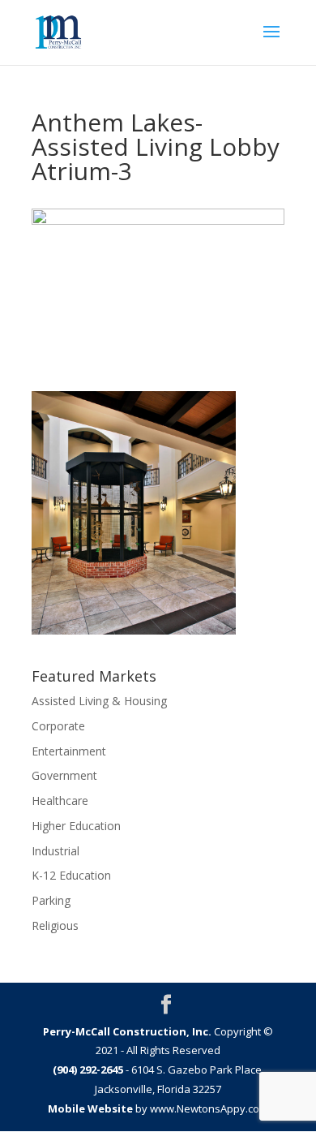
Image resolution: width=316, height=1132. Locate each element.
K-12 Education (71, 875)
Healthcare (60, 800)
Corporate (58, 726)
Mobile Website (90, 1108)
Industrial (55, 851)
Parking (51, 900)
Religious (55, 925)
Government (64, 775)
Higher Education (76, 825)
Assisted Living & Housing (99, 700)
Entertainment (69, 751)
